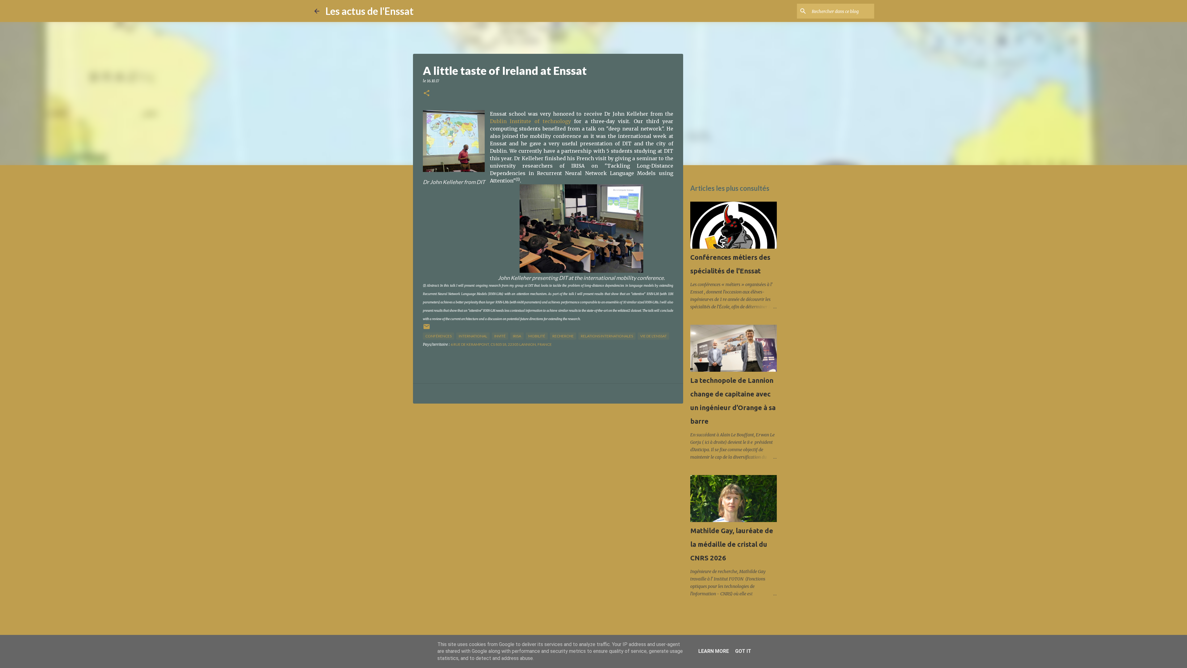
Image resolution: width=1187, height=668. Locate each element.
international (473, 336)
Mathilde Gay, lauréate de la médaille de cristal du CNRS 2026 (731, 544)
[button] (426, 93)
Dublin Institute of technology (530, 121)
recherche (563, 336)
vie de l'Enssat (653, 336)
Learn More (713, 651)
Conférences (438, 336)
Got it (743, 651)
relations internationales (607, 336)
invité (500, 336)
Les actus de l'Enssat (369, 11)
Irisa (517, 336)
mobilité (536, 336)
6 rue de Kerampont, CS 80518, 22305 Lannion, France (501, 344)
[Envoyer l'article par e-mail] (426, 329)
